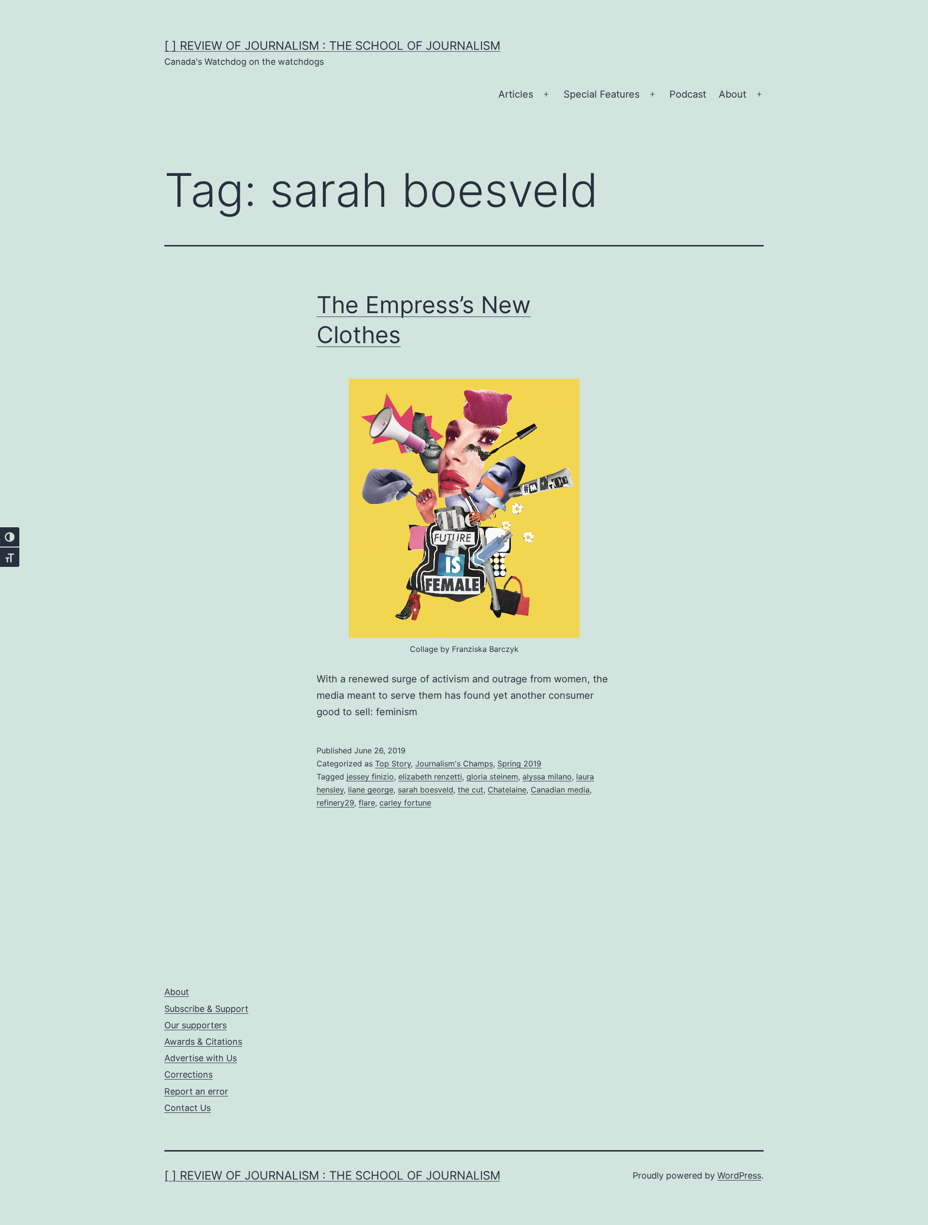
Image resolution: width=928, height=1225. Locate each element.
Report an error (196, 1091)
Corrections (188, 1074)
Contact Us (187, 1108)
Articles (515, 94)
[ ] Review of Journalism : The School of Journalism (332, 46)
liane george (370, 789)
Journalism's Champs (454, 763)
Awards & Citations (203, 1042)
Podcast (687, 94)
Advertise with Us (200, 1058)
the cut (470, 789)
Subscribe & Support (206, 1009)
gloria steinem (492, 776)
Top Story (393, 763)
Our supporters (195, 1025)
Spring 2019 (519, 763)
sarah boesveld (425, 789)
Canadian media (560, 789)
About (732, 94)
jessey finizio (370, 776)
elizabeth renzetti (430, 776)
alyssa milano (547, 776)
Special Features (601, 94)
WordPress (739, 1175)
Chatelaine (507, 789)
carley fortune (405, 802)
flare (367, 802)
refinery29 (335, 802)
